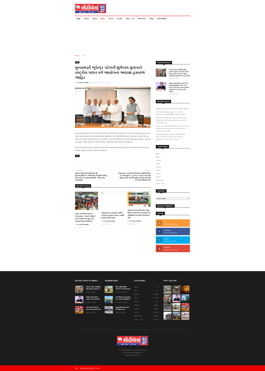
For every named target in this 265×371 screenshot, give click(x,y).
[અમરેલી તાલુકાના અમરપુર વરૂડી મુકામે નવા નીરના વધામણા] (168, 319)
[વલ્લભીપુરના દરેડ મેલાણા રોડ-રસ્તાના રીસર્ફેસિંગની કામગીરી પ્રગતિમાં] (109, 300)
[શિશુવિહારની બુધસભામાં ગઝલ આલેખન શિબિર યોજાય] (168, 293)
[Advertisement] (132, 36)
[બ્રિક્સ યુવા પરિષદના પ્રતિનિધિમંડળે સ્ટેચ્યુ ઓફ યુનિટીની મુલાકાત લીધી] (168, 310)
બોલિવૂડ (151, 19)
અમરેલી (86, 19)
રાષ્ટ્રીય (94, 19)
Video (158, 154)
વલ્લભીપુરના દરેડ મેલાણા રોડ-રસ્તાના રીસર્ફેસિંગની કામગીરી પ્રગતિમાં (123, 299)
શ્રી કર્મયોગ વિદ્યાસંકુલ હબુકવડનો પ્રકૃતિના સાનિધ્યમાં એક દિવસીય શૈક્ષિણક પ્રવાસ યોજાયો (170, 113)
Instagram (161, 19)
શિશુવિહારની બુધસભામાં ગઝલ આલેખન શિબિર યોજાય (172, 109)
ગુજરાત (103, 19)
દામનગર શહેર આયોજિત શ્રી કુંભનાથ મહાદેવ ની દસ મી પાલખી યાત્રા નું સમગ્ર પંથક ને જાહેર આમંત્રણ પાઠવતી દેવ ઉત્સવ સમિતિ (172, 128)
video (158, 157)
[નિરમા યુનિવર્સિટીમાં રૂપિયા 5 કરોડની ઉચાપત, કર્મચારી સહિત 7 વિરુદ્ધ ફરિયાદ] (109, 290)
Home (78, 19)
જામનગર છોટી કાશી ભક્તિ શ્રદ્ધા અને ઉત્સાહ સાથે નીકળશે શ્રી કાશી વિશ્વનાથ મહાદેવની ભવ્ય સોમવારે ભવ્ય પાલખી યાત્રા (171, 120)
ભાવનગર (111, 19)
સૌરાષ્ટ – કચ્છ (130, 19)
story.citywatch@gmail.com (134, 353)
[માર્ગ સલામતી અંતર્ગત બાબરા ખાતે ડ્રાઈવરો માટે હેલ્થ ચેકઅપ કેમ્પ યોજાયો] (79, 310)
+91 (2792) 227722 (135, 355)
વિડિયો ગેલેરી (142, 19)
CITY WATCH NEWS (83, 82)
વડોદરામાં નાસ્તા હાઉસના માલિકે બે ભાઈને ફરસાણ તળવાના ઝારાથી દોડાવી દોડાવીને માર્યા (112, 215)
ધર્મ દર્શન (119, 19)
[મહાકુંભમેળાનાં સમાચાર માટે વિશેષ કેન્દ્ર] (109, 310)
